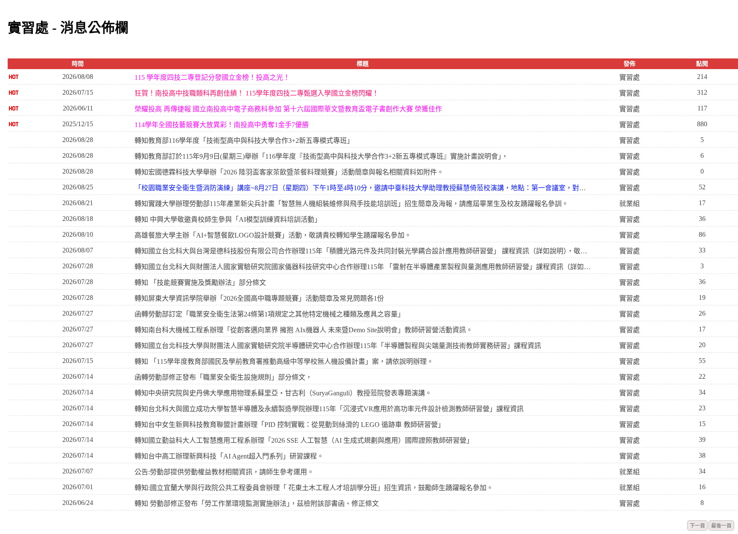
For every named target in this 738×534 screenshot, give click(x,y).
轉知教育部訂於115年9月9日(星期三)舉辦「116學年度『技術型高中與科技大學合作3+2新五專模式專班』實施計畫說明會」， (321, 156)
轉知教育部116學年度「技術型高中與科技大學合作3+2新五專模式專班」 (244, 140)
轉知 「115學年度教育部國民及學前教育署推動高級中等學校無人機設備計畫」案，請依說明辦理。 (284, 361)
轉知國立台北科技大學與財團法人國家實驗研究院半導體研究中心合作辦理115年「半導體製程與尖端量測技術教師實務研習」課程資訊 (338, 345)
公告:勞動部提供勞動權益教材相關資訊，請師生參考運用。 (224, 472)
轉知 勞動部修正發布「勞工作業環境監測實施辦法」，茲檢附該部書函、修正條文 (257, 503)
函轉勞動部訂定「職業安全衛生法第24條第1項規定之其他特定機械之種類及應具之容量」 (269, 314)
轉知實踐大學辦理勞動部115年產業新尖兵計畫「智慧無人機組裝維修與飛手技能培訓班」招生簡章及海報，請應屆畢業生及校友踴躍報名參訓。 (351, 203)
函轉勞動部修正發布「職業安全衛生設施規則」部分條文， (223, 377)
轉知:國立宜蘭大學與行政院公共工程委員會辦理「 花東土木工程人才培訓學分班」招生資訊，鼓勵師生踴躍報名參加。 (314, 487)
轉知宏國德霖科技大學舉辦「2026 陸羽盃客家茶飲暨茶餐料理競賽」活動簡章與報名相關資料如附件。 (289, 172)
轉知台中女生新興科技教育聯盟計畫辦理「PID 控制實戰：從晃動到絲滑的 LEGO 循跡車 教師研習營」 (290, 424)
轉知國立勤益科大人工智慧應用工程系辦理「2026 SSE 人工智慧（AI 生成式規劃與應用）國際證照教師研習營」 (304, 440)
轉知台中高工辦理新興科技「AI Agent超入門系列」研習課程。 (229, 456)
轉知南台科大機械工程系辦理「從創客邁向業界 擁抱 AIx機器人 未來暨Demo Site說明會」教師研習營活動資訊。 (304, 330)
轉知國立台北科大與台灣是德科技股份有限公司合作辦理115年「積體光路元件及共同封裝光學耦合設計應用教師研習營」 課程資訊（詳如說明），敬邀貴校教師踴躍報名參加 (363, 251)
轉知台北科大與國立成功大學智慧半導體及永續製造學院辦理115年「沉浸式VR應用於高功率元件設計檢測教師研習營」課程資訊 (329, 408)
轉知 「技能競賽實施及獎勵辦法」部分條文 (200, 282)
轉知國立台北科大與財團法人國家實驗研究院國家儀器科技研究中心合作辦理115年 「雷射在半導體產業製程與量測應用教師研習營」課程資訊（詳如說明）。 (363, 266)
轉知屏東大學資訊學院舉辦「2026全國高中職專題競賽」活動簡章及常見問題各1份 (259, 298)
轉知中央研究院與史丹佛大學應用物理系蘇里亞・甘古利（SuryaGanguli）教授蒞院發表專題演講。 (283, 393)
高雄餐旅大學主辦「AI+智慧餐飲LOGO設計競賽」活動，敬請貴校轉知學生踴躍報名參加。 (273, 235)
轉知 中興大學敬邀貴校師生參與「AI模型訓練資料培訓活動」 (228, 219)
